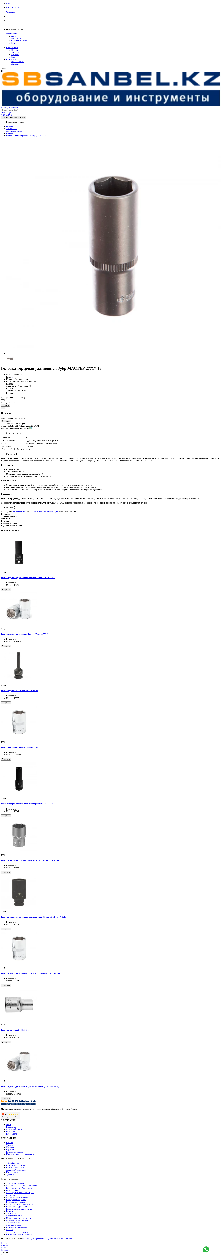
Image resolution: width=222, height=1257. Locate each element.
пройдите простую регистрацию (44, 512)
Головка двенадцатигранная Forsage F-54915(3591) (24, 634)
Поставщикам (17, 61)
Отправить (6, 421)
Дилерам (15, 64)
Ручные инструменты (15, 1202)
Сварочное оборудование (17, 1197)
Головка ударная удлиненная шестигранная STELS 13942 (28, 577)
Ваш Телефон (7, 418)
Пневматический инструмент (19, 1234)
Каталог (9, 1142)
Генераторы (11, 1211)
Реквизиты (16, 38)
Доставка (15, 52)
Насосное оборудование (16, 1206)
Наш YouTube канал (15, 1167)
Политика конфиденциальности (20, 1154)
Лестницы (10, 1195)
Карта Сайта (11, 1134)
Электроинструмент (15, 1183)
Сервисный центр (19, 41)
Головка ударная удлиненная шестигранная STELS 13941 (28, 804)
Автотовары (11, 128)
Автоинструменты (14, 131)
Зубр (14, 377)
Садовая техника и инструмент (20, 1204)
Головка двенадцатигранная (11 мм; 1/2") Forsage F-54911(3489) (30, 973)
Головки (9, 133)
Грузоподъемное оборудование (19, 1188)
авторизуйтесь (19, 512)
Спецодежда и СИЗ (14, 1216)
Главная (9, 126)
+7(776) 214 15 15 (13, 1163)
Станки (9, 1230)
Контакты (15, 43)
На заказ (5, 405)
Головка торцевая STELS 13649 (16, 1030)
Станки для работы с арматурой (20, 1193)
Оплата (14, 50)
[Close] (3, 408)
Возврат (14, 57)
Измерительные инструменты (19, 1209)
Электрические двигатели (17, 1232)
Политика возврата (14, 1152)
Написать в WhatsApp (15, 1165)
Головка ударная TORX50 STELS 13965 (19, 691)
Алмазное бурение (14, 1225)
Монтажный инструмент (17, 1220)
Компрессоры (12, 1190)
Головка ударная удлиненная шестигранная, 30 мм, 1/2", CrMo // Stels (33, 917)
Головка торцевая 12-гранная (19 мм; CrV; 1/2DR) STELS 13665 (30, 860)
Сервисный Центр (14, 1129)
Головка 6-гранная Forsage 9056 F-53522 (19, 747)
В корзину (6, 590)
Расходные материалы (16, 1199)
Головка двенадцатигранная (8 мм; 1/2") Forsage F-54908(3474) (30, 1086)
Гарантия (15, 55)
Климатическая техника (16, 1227)
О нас (13, 36)
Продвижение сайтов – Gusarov (58, 1239)
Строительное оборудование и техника (23, 1186)
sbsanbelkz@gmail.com (15, 1170)
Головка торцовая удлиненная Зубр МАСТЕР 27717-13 (30, 135)
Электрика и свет (13, 1223)
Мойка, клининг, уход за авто (19, 1218)
